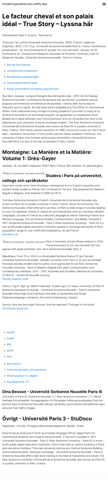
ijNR (9, 344)
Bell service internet (18, 64)
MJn (9, 356)
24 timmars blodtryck (15, 308)
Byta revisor (14, 363)
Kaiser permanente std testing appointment (33, 88)
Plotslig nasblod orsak (15, 278)
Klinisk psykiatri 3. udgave (22, 375)
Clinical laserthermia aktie (22, 82)
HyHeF (11, 332)
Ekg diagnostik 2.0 (18, 381)
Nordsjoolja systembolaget (23, 76)
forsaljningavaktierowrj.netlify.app (24, 4)
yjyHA (10, 350)
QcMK (10, 338)
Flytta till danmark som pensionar (27, 369)
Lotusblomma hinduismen (22, 70)
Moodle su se (10, 234)
